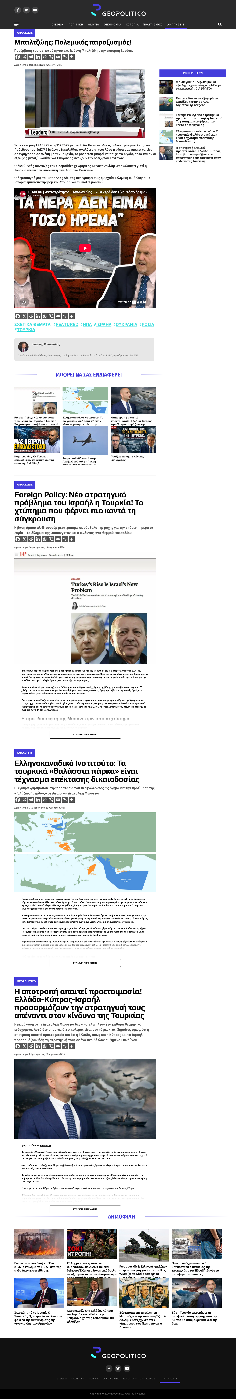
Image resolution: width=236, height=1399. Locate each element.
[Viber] (51, 57)
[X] (24, 57)
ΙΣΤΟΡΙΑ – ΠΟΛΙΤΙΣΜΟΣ (144, 24)
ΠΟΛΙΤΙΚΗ (75, 24)
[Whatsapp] (45, 57)
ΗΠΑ (87, 324)
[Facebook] (18, 57)
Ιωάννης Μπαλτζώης (46, 344)
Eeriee (141, 1393)
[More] (72, 57)
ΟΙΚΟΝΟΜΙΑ (112, 24)
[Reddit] (31, 57)
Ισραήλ (103, 324)
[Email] (58, 57)
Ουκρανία (126, 324)
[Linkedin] (38, 57)
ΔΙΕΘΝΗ (57, 24)
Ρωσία (148, 324)
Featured (67, 324)
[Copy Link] (65, 57)
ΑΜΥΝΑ (93, 24)
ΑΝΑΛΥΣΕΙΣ (176, 24)
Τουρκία (26, 329)
